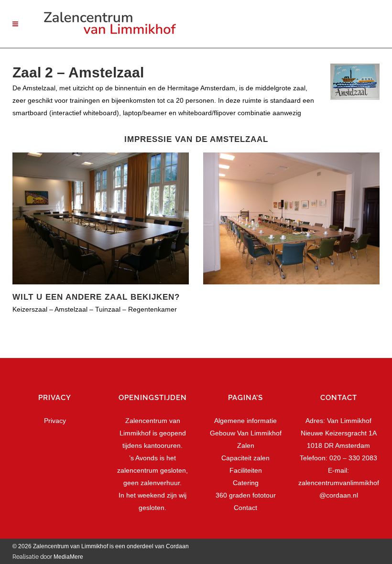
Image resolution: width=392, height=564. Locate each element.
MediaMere (68, 556)
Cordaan (178, 546)
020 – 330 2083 (353, 458)
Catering (246, 483)
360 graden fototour (246, 495)
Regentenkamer (152, 309)
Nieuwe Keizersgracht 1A (339, 433)
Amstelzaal (70, 309)
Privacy (55, 420)
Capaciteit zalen (245, 458)
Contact (245, 507)
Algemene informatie (245, 420)
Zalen (245, 445)
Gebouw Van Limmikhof (246, 433)
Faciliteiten (245, 470)
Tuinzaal (107, 309)
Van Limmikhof (349, 420)
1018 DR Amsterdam (338, 445)
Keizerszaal (29, 309)
